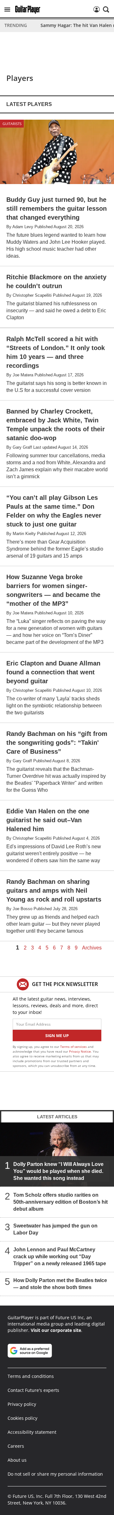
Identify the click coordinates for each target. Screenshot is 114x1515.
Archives (92, 947)
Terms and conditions (31, 1376)
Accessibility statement (32, 1432)
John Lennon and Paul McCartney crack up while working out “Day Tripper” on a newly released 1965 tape (59, 1256)
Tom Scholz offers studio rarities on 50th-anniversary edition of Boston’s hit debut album (60, 1202)
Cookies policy (22, 1418)
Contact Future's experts (33, 1390)
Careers (16, 1446)
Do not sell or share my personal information (55, 1474)
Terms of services (74, 1046)
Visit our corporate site (56, 1330)
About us (17, 1460)
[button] (7, 9)
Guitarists (12, 123)
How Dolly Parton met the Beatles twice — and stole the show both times (60, 1284)
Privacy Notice (80, 1051)
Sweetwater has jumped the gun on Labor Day (55, 1229)
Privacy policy (22, 1404)
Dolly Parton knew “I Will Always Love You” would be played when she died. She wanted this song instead (58, 1171)
